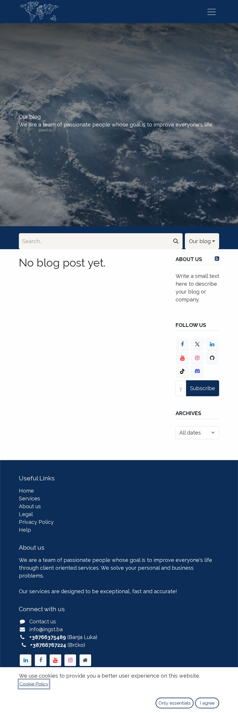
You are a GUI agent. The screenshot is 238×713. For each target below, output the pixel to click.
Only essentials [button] (174, 703)
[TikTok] (182, 371)
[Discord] (197, 371)
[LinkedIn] (212, 344)
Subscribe (202, 388)
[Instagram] (197, 358)
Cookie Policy (33, 684)
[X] (197, 344)
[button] (202, 241)
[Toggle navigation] (211, 11)
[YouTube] (182, 358)
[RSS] (217, 258)
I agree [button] (207, 703)
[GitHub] (212, 358)
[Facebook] (182, 344)
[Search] (176, 241)
